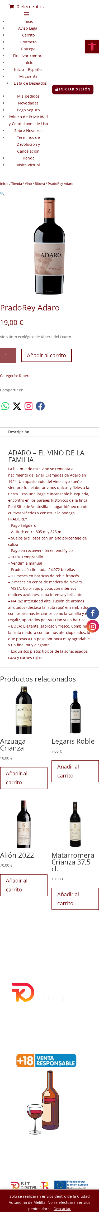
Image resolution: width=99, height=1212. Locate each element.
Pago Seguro (28, 109)
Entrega (28, 48)
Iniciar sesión (75, 89)
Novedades (28, 103)
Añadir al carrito (46, 355)
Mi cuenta (28, 76)
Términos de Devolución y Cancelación (28, 144)
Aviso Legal (28, 28)
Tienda (28, 158)
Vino (28, 183)
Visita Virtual (28, 164)
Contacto (28, 41)
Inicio (28, 21)
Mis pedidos (28, 96)
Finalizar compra (28, 55)
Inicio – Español (28, 69)
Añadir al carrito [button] (16, 778)
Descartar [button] (62, 1208)
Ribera (40, 183)
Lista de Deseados (30, 83)
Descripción (18, 431)
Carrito (28, 35)
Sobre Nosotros (28, 130)
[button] (92, 46)
